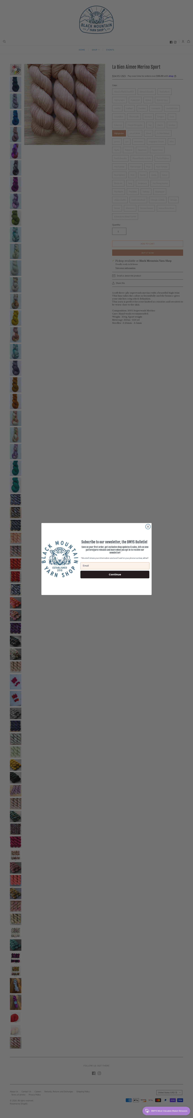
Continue (115, 574)
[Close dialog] (148, 526)
